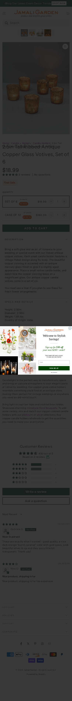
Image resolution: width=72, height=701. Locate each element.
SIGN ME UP (54, 368)
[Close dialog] (69, 328)
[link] (54, 330)
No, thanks (54, 372)
